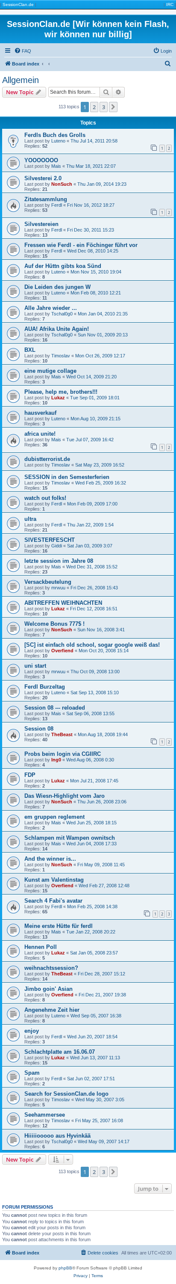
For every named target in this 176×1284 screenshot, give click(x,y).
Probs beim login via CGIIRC (62, 754)
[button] (113, 107)
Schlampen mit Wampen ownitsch (69, 838)
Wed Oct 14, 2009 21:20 (91, 376)
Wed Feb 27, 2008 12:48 (104, 885)
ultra (30, 519)
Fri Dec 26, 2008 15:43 (94, 587)
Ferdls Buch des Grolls (54, 135)
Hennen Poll (40, 947)
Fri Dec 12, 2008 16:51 (93, 608)
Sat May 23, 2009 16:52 (99, 464)
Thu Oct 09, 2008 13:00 (95, 671)
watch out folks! (45, 498)
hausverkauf (40, 413)
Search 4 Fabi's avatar (53, 901)
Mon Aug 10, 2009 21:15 (95, 418)
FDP (29, 775)
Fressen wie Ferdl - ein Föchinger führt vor (81, 245)
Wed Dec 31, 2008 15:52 (91, 566)
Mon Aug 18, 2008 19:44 (103, 734)
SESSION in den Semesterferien (66, 477)
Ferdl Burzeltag (44, 687)
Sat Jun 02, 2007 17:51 (91, 1078)
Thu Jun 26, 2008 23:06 (101, 801)
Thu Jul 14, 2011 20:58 (93, 140)
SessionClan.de (18, 4)
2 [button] (94, 107)
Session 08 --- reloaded (54, 707)
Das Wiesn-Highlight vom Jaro (64, 796)
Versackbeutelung (47, 582)
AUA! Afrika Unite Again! (56, 329)
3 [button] (103, 107)
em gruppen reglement (54, 817)
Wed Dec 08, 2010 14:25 (92, 250)
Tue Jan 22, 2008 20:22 (90, 931)
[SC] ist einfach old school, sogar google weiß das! (92, 645)
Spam (32, 1073)
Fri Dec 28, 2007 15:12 (101, 973)
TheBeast (62, 734)
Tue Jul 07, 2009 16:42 (90, 439)
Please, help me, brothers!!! (60, 392)
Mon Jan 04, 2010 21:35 (103, 313)
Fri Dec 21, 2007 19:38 (102, 994)
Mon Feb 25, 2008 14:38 (92, 906)
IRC (169, 4)
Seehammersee (44, 1115)
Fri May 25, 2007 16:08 (99, 1120)
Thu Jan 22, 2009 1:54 (90, 524)
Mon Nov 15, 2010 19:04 (95, 271)
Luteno (58, 140)
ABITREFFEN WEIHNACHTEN (63, 603)
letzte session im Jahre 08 (58, 561)
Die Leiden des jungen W (57, 287)
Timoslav (60, 355)
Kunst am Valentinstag (54, 880)
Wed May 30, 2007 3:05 (99, 1099)
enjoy (31, 1031)
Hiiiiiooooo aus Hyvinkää (57, 1135)
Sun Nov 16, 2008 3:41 (101, 629)
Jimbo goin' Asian (48, 989)
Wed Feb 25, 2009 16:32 (100, 482)
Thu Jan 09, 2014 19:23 (101, 184)
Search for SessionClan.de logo (66, 1094)
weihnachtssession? (51, 968)
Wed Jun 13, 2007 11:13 (95, 1057)
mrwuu (58, 587)
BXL (29, 350)
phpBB (65, 1268)
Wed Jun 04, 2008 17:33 (91, 843)
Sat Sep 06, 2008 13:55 (90, 713)
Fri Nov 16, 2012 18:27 (90, 205)
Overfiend (62, 650)
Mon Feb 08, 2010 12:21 (95, 292)
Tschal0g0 (62, 313)
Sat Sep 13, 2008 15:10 (94, 692)
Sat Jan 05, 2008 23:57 (94, 952)
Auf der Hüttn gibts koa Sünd (62, 266)
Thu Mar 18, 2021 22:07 (91, 166)
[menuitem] (22, 51)
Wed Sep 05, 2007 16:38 (95, 1015)
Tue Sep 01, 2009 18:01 (95, 397)
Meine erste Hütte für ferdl (58, 926)
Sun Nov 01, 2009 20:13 (103, 334)
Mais (56, 166)
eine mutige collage (50, 371)
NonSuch (61, 184)
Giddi (56, 545)
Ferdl (56, 205)
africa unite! (40, 434)
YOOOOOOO (41, 160)
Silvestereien (41, 224)
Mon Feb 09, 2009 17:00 (92, 503)
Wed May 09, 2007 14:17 (103, 1141)
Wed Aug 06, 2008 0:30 (90, 759)
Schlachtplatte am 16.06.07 (59, 1052)
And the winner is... (50, 859)
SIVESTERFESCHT (49, 540)
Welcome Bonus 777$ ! (54, 624)
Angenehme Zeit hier (51, 1010)
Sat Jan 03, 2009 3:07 (89, 545)
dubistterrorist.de (47, 459)
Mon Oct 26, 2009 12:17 (100, 355)
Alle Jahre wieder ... (50, 308)
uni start (35, 666)
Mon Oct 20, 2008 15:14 (104, 650)
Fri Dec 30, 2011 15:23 (90, 229)
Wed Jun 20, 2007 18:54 (92, 1036)
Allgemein (20, 80)
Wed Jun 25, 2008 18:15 (91, 822)
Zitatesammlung (45, 199)
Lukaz (58, 397)
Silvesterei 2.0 (43, 178)
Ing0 (56, 759)
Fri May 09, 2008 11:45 (101, 864)
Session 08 (38, 728)
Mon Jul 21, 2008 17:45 (94, 780)
